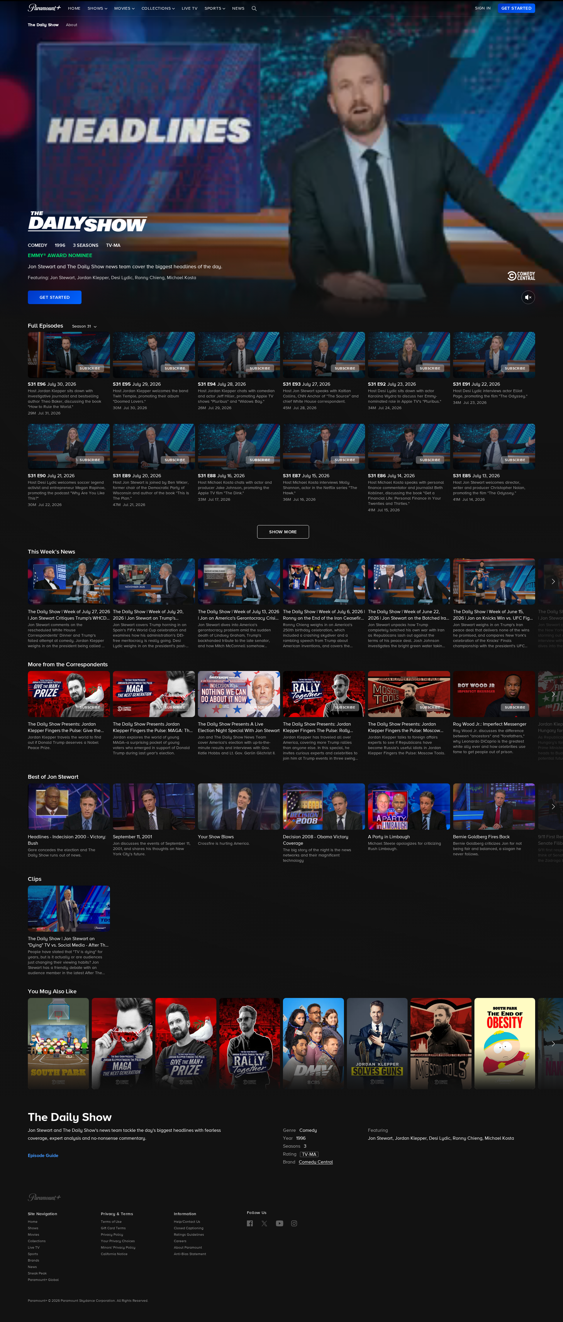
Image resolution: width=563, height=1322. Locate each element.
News (238, 8)
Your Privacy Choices (118, 1241)
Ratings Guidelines (189, 1235)
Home (74, 8)
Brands (33, 1260)
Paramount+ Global (43, 1280)
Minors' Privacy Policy (118, 1248)
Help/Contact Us (187, 1222)
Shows (33, 1228)
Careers (180, 1241)
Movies (33, 1235)
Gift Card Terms (113, 1228)
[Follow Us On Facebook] (250, 1223)
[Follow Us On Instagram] (294, 1223)
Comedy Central (316, 1162)
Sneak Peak (37, 1273)
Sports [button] (214, 8)
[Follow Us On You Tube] (279, 1223)
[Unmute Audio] (528, 297)
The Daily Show (43, 25)
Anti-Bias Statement (190, 1254)
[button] (69, 603)
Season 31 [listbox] (81, 326)
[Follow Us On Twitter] (264, 1223)
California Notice (114, 1254)
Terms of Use (111, 1222)
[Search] (254, 8)
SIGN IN (483, 8)
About (71, 25)
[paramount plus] (44, 8)
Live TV (190, 8)
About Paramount (188, 1248)
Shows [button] (96, 8)
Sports (33, 1254)
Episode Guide (43, 1155)
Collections (37, 1241)
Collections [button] (157, 8)
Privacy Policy (112, 1235)
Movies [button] (123, 8)
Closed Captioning (189, 1228)
